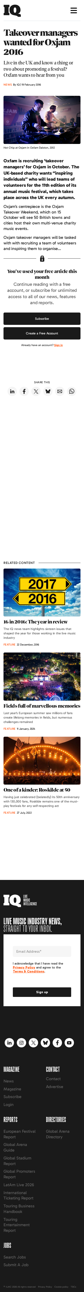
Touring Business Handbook (19, 1208)
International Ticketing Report (18, 1195)
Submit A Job (16, 1264)
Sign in (58, 345)
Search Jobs (15, 1257)
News (9, 1081)
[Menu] (73, 10)
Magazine (12, 1089)
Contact (53, 1078)
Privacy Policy (45, 1286)
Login (9, 1104)
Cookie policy (61, 1286)
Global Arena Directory (58, 1134)
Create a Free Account (42, 333)
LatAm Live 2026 (19, 1184)
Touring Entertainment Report (17, 1225)
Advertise (54, 1086)
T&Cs (73, 1286)
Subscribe (42, 319)
